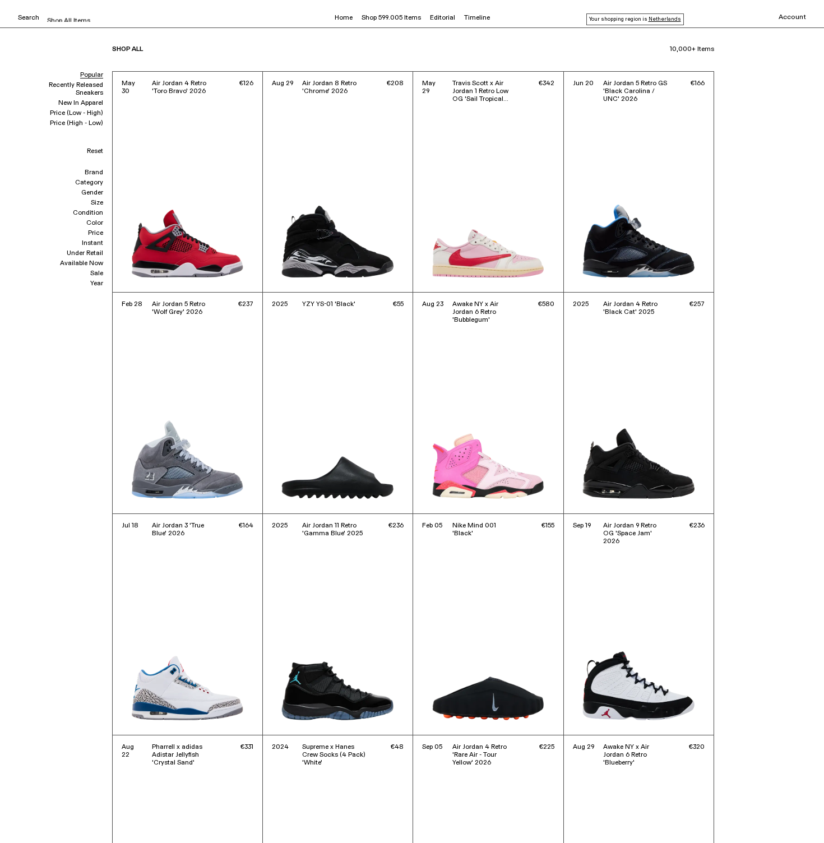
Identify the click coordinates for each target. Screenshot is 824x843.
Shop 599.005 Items (391, 18)
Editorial (442, 18)
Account (792, 17)
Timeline (477, 18)
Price (95, 233)
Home (344, 18)
